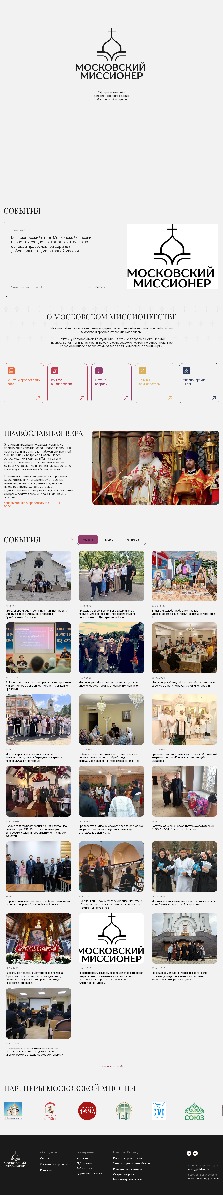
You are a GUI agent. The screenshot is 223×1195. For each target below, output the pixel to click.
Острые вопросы (124, 1174)
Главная (9, 25)
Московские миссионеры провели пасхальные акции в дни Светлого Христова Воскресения (184, 902)
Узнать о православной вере (131, 1163)
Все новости (109, 1066)
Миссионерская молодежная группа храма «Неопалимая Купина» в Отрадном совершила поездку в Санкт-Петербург (34, 757)
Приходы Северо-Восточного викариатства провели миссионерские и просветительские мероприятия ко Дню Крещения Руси (107, 614)
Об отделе (29, 25)
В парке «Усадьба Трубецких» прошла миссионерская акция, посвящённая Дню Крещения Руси (183, 614)
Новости (82, 1158)
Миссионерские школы (127, 1179)
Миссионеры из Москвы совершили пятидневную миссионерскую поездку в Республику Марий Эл (109, 684)
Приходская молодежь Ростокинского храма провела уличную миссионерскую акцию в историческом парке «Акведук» (179, 976)
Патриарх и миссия (152, 25)
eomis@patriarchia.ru (199, 1169)
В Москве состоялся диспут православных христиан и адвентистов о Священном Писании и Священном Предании (38, 686)
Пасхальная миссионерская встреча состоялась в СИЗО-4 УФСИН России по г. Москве (183, 827)
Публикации (84, 1163)
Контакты (213, 25)
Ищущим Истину (55, 25)
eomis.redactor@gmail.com (203, 1178)
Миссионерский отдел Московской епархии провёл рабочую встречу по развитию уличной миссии (184, 684)
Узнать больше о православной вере (26, 504)
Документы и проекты (54, 1164)
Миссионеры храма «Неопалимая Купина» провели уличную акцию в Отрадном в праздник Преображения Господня (37, 614)
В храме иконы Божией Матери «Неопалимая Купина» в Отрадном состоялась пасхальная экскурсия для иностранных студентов (111, 904)
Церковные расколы (89, 1173)
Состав (45, 1158)
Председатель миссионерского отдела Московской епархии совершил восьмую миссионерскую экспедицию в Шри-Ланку (111, 829)
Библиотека (84, 1168)
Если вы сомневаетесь (127, 1169)
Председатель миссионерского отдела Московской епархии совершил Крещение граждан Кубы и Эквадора (184, 757)
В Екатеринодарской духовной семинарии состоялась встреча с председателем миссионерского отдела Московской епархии (34, 1051)
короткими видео (72, 346)
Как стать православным (128, 1158)
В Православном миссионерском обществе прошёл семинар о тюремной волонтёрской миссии (38, 902)
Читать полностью (24, 287)
